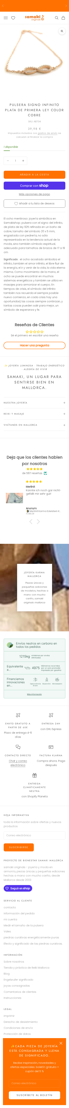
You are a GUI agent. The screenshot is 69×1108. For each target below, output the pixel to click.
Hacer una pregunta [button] (34, 345)
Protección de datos (17, 1034)
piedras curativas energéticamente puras (31, 937)
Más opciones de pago (34, 194)
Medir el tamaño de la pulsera (23, 925)
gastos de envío (47, 133)
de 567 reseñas (32, 473)
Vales (7, 931)
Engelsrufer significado (18, 980)
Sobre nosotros (14, 961)
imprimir (9, 1016)
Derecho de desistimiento (21, 1022)
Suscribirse (19, 847)
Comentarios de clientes (20, 992)
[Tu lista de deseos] (13, 18)
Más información (34, 694)
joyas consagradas (17, 986)
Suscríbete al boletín (34, 1095)
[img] (34, 469)
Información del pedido (19, 913)
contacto (10, 907)
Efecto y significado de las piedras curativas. (33, 943)
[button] (31, 521)
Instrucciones (12, 998)
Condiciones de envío (18, 1028)
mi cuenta (10, 919)
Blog (7, 974)
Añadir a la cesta (34, 174)
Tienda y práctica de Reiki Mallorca (26, 968)
